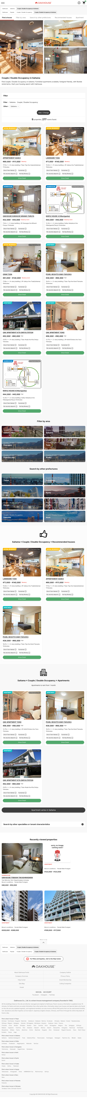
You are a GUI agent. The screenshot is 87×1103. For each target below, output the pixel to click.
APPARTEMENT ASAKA (12, 158)
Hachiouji (72, 1028)
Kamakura (29, 1049)
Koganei (44, 1030)
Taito (34, 1025)
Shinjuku (22, 1025)
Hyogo (13, 504)
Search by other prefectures (40, 17)
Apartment (80, 17)
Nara (3, 1077)
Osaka (55, 504)
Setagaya (71, 1025)
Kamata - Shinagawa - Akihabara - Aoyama (33, 1023)
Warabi (74, 1038)
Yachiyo (36, 1043)
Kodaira (4, 1032)
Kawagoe (13, 444)
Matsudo (29, 1043)
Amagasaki (13, 1071)
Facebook (35, 995)
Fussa (10, 1032)
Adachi (49, 1028)
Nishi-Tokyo (81, 1030)
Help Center (21, 980)
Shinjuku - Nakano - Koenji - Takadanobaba (67, 1021)
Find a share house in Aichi (10, 1052)
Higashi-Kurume (66, 1030)
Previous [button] (5, 141)
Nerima (43, 1028)
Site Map (22, 983)
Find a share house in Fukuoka (11, 1080)
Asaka (55, 456)
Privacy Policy (65, 976)
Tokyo (13, 479)
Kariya (3, 1055)
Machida (37, 1030)
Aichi (55, 516)
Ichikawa (4, 1043)
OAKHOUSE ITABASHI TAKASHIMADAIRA (17, 878)
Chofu (31, 1030)
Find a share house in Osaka (10, 1064)
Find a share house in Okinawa (11, 1086)
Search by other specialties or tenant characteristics (26, 824)
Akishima (24, 1030)
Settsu (9, 1066)
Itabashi (36, 1028)
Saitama (55, 431)
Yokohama (5, 1049)
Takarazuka (5, 1071)
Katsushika (56, 1028)
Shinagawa (53, 1025)
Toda (55, 444)
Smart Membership (65, 980)
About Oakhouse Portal (21, 972)
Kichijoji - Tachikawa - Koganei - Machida (14, 1021)
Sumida (40, 1025)
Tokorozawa (40, 1038)
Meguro (60, 1025)
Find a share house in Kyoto (10, 1058)
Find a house (7, 17)
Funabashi (12, 1043)
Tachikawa (80, 1028)
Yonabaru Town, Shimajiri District (11, 1088)
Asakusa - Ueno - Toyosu (55, 1023)
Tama (74, 1030)
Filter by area (21, 17)
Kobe (20, 1071)
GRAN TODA (7, 274)
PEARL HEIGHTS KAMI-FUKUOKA (58, 274)
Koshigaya (49, 1038)
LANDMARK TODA (53, 158)
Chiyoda (4, 1025)
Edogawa (64, 1028)
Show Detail (22, 178)
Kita (24, 1028)
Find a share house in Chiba (10, 1041)
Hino (50, 1030)
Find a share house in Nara (10, 1075)
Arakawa (29, 1028)
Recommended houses (63, 17)
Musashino (5, 1030)
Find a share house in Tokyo (10, 1019)
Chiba (13, 491)
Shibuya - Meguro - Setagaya (10, 1023)
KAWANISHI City (28, 1071)
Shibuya (78, 1025)
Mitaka (12, 1030)
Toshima (18, 1028)
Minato (16, 1025)
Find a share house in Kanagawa (11, 1047)
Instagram (44, 995)
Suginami (11, 1028)
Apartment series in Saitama (43, 810)
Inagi (15, 1032)
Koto (46, 1025)
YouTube (52, 995)
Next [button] (38, 141)
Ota (66, 1025)
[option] (22, 141)
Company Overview (21, 976)
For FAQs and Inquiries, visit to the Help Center (45, 959)
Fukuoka (13, 516)
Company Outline (65, 972)
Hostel (22, 987)
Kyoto (55, 491)
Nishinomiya (39, 1071)
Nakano (4, 1028)
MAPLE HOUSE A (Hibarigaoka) (58, 216)
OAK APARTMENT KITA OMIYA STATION (18, 332)
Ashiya (47, 1071)
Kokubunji (56, 1030)
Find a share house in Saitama (11, 1035)
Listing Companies (65, 983)
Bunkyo (29, 1025)
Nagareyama (20, 1043)
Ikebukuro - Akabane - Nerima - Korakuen (40, 1021)
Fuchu (18, 1030)
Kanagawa (55, 479)
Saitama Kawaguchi (14, 1038)
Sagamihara (21, 1049)
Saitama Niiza (13, 431)
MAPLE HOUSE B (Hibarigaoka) (15, 391)
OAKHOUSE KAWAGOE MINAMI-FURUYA (18, 216)
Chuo (10, 1025)
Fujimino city (13, 456)
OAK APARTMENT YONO (55, 332)
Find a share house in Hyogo (10, 1069)
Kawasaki (13, 1049)
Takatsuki (16, 1066)
